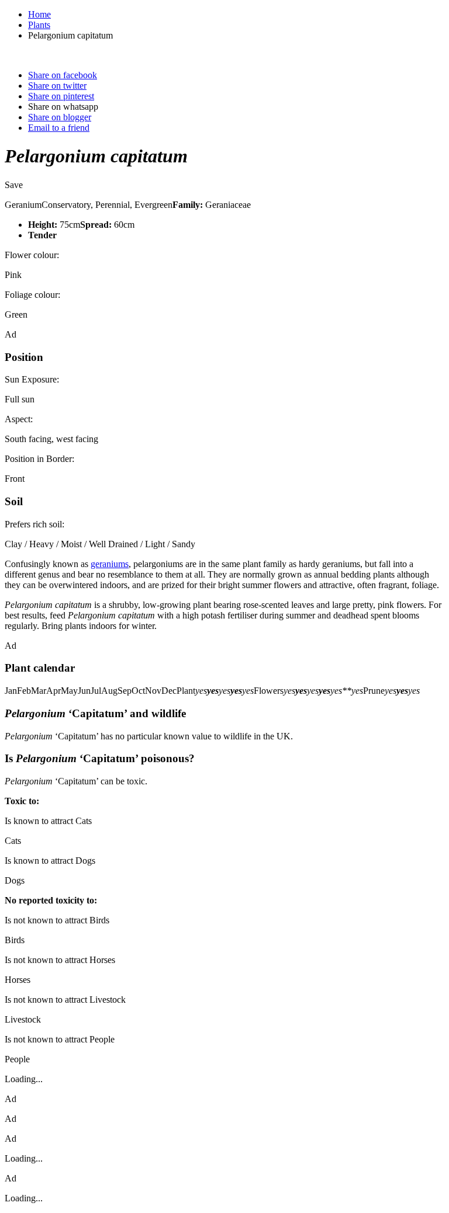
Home (39, 14)
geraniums (110, 564)
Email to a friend (58, 128)
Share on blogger (59, 117)
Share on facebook (62, 75)
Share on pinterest (61, 96)
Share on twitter (57, 86)
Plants (39, 25)
